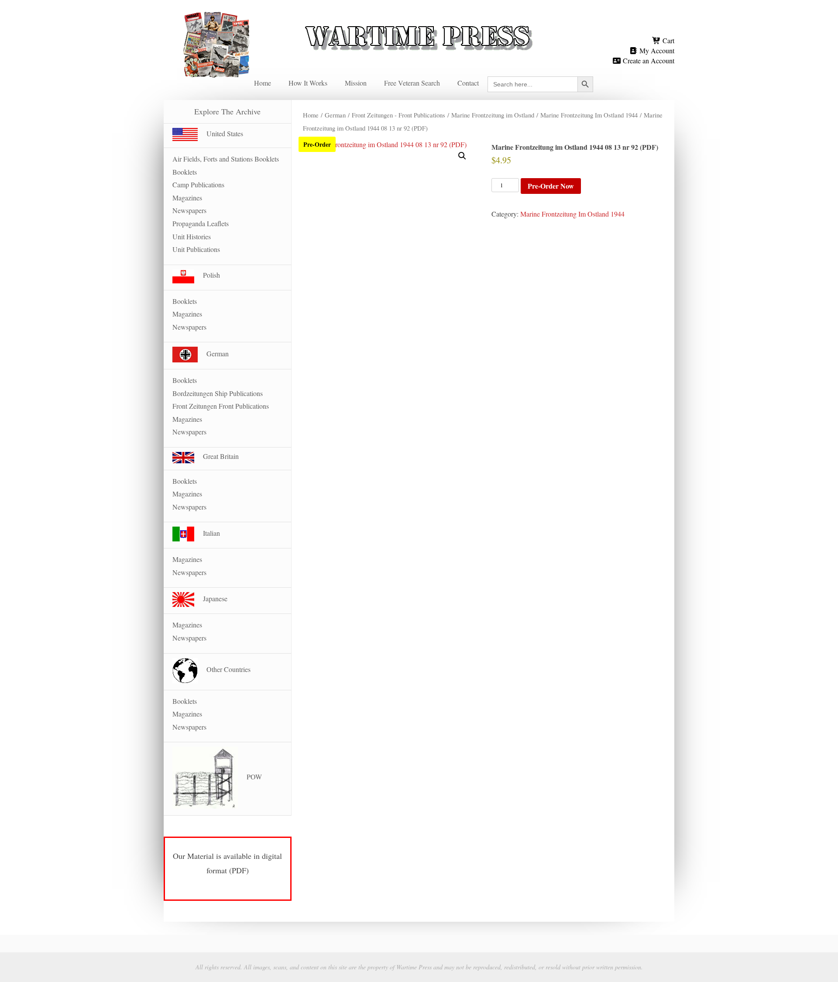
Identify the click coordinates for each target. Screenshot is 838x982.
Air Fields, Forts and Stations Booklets (225, 158)
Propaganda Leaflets (200, 223)
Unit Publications (196, 249)
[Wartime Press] (419, 22)
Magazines (187, 197)
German (335, 114)
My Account (656, 50)
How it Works (307, 82)
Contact (468, 82)
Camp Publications (198, 184)
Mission (356, 82)
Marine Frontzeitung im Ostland (492, 114)
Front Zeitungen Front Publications (220, 405)
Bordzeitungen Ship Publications (217, 393)
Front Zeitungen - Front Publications (398, 114)
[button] (462, 156)
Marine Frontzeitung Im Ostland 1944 (589, 114)
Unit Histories (191, 236)
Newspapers (189, 210)
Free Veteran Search (412, 82)
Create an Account (647, 60)
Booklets (184, 171)
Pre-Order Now (551, 186)
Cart (667, 40)
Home (262, 82)
